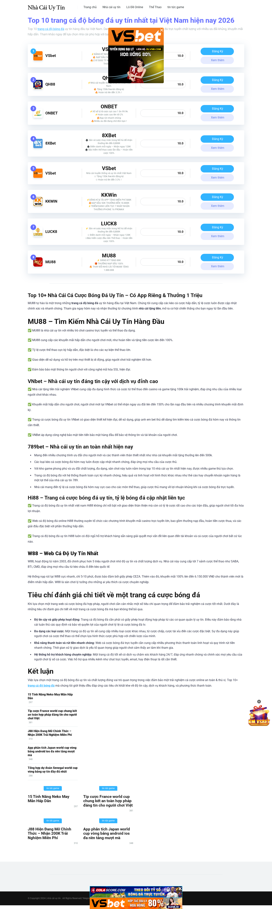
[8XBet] (38, 147)
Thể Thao (155, 7)
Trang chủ (90, 7)
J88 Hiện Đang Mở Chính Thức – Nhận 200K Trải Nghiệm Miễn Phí (50, 733)
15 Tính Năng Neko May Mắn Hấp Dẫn (48, 798)
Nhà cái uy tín (111, 7)
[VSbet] (38, 59)
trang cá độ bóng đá (51, 29)
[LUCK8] (38, 235)
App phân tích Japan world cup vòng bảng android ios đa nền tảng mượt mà (52, 751)
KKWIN (51, 201)
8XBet (50, 143)
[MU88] (38, 265)
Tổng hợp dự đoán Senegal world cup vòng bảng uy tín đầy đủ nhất (53, 769)
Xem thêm (217, 60)
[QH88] (38, 88)
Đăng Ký (217, 51)
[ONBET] (38, 117)
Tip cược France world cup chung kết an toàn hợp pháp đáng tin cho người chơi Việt (52, 714)
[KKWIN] (38, 205)
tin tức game (175, 7)
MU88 (50, 262)
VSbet (50, 55)
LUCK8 (51, 231)
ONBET (51, 113)
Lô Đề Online (134, 7)
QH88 (50, 84)
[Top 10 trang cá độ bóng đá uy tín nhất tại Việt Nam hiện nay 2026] (46, 6)
